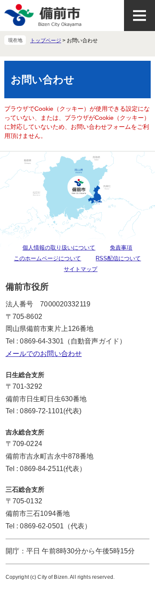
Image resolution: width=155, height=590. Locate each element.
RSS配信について (118, 258)
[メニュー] (139, 15)
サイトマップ (80, 269)
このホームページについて (47, 258)
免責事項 (121, 247)
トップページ (45, 40)
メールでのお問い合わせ (44, 353)
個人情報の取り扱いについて (58, 247)
